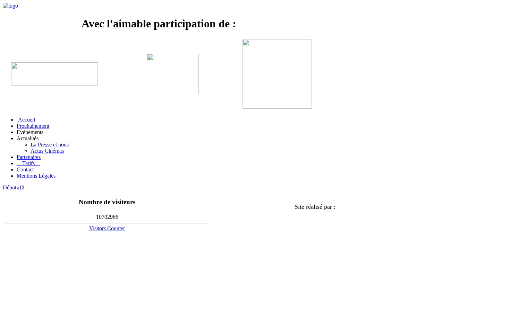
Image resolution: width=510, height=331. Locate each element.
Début (9, 187)
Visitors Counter (107, 228)
